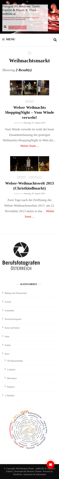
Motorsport (12, 378)
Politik (7, 345)
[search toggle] (55, 40)
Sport (7, 354)
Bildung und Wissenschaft (16, 293)
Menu (10, 39)
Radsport (11, 387)
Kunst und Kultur (12, 328)
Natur (7, 336)
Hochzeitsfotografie (13, 319)
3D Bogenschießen (15, 361)
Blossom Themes (34, 471)
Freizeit (29, 101)
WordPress (17, 474)
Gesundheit (9, 310)
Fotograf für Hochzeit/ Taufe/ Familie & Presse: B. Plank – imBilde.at (21, 10)
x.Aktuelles (34, 177)
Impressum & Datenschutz (34, 474)
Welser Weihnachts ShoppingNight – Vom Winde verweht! (29, 112)
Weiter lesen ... (29, 146)
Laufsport (11, 369)
